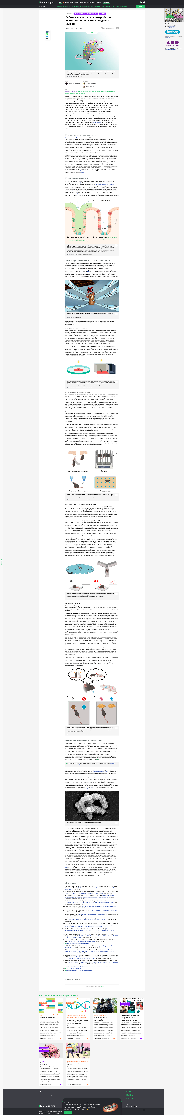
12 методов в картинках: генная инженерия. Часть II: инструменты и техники (77, 1022)
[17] (87, 788)
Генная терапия (76, 1015)
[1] (91, 141)
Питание (138, 1014)
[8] (72, 190)
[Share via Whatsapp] (47, 34)
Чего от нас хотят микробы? (74, 968)
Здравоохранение (76, 1059)
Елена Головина (43, 1084)
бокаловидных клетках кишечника (105, 184)
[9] (77, 194)
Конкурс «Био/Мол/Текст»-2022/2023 (171, 18)
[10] (79, 194)
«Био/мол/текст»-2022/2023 (71, 91)
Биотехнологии (85, 6)
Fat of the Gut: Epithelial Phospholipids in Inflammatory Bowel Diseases (84, 893)
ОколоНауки (97, 6)
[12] (88, 271)
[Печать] (117, 28)
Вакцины (69, 1059)
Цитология (69, 1018)
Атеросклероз (124, 1014)
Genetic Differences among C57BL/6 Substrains (82, 941)
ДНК (54, 1014)
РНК (41, 1015)
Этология (84, 93)
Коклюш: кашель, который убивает (75, 1063)
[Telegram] (129, 1106)
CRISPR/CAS (72, 1014)
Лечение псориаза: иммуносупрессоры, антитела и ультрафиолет (104, 1019)
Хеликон (168, 37)
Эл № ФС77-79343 (55, 1113)
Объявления (87, 2)
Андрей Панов (43, 1038)
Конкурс (81, 2)
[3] (79, 158)
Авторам (128, 1092)
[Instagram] (132, 1106)
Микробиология (111, 91)
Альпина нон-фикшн (171, 49)
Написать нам (129, 1098)
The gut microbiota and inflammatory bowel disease (103, 910)
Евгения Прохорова (125, 1038)
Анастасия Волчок (71, 1084)
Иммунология (97, 1015)
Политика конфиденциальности (134, 1100)
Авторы (94, 2)
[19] (81, 867)
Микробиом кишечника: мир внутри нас (77, 943)
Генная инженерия (95, 91)
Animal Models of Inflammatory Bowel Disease (91, 914)
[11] (79, 197)
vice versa (83, 172)
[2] (93, 141)
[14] (79, 782)
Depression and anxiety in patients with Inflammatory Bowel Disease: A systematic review (89, 902)
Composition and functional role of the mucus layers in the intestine (87, 919)
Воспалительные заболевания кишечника (76, 138)
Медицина (65, 6)
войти (102, 986)
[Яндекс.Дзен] (134, 1106)
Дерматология (105, 1014)
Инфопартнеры (130, 1095)
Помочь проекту (130, 1097)
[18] (66, 867)
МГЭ (84, 1015)
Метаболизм (104, 91)
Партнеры (99, 2)
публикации (97, 122)
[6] (80, 170)
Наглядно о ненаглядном (121, 6)
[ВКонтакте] (127, 1106)
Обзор (92, 32)
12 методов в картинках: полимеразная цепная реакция (50, 1018)
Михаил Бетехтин (97, 1038)
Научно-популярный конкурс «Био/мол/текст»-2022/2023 (86, 13)
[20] (106, 771)
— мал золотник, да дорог (79, 970)
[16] (94, 787)
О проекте (128, 1091)
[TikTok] (137, 1106)
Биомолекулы (72, 6)
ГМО (77, 1014)
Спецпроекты (68, 2)
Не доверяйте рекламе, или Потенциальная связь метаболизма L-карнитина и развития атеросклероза (130, 1018)
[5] (103, 167)
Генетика (50, 1014)
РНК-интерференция (82, 1017)
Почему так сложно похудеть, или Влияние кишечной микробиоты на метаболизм (89, 966)
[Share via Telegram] (47, 36)
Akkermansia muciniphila (98, 771)
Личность (107, 6)
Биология (59, 6)
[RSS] (139, 1106)
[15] (91, 787)
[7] (80, 183)
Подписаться (140, 6)
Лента (60, 2)
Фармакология (84, 1061)
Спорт (112, 6)
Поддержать (67, 1112)
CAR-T (68, 1014)
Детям (102, 6)
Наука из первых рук (70, 93)
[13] (79, 764)
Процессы (78, 6)
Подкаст (75, 2)
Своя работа (102, 13)
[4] (81, 158)
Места (92, 6)
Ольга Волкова (70, 1038)
